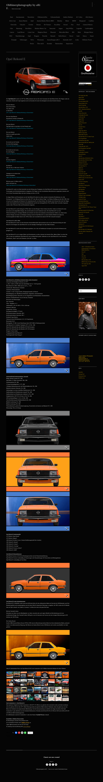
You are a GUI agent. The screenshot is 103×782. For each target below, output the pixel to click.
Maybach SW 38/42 (83, 162)
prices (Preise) (26, 726)
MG (73, 32)
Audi (32, 21)
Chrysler (22, 24)
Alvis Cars (12, 21)
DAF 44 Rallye (82, 99)
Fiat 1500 (84, 256)
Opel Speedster (82, 189)
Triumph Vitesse (82, 126)
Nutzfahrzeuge (20, 36)
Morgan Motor (88, 32)
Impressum (69, 43)
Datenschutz (59, 43)
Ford (78, 24)
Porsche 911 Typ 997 (83, 173)
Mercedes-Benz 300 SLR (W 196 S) (86, 158)
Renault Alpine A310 (83, 103)
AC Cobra (79, 17)
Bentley (59, 21)
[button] (9, 675)
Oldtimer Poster (87, 40)
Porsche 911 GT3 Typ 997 (84, 212)
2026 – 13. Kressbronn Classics (88, 246)
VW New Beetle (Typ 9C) (84, 218)
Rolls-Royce (62, 36)
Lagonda (79, 28)
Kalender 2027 (67, 40)
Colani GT (81, 233)
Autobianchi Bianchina (83, 201)
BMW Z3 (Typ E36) (83, 132)
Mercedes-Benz (64, 32)
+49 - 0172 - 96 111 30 (84, 361)
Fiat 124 (80, 124)
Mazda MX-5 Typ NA (83, 134)
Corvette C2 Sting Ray (83, 181)
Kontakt (49, 43)
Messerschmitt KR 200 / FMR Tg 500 (86, 142)
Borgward (82, 21)
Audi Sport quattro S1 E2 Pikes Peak (86, 210)
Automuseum (20, 17)
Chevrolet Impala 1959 (83, 101)
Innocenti (52, 28)
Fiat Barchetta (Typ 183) (84, 140)
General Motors (88, 24)
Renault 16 (81, 169)
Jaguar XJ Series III (82, 122)
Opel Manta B (81, 183)
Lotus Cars (31, 32)
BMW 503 (81, 167)
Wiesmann (40, 40)
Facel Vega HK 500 (82, 138)
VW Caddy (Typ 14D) (83, 95)
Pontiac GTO (81, 179)
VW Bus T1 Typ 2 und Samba (85, 195)
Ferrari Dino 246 (82, 171)
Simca (85, 36)
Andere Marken (68, 17)
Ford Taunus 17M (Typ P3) (84, 185)
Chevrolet (13, 24)
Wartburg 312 (81, 224)
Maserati (53, 32)
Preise (32, 43)
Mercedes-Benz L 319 (83, 107)
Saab (78, 36)
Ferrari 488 (81, 144)
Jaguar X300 (81, 119)
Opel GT (80, 156)
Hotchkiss (28, 28)
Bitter (67, 21)
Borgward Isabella (82, 193)
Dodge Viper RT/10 (83, 130)
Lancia (12, 32)
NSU (10, 36)
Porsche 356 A (81, 150)
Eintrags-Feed (81, 374)
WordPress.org (81, 378)
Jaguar (61, 28)
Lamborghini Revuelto (83, 115)
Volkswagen (23, 40)
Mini (79, 32)
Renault (53, 36)
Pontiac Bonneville (83, 113)
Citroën (30, 24)
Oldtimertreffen (42, 17)
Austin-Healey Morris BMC (45, 21)
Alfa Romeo (89, 17)
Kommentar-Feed (82, 376)
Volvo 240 (81, 214)
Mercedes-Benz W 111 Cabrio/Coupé (86, 136)
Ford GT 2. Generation (83, 164)
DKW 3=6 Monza (82, 187)
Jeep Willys (69, 28)
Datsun (38, 24)
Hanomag (19, 28)
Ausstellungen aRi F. (53, 40)
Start (11, 17)
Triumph (13, 40)
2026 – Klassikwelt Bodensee (85, 109)
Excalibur (57, 24)
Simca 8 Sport (81, 191)
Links (77, 40)
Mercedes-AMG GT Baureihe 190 (85, 231)
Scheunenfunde (55, 17)
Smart (92, 36)
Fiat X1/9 (80, 128)
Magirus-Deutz (42, 32)
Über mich (40, 43)
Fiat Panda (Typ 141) (83, 205)
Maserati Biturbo (82, 154)
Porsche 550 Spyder (83, 222)
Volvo (32, 40)
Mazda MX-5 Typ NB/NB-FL (85, 203)
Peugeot (36, 36)
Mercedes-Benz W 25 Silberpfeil (85, 229)
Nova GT (83, 252)
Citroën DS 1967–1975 (83, 146)
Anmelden (81, 372)
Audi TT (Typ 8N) (82, 105)
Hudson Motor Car (40, 28)
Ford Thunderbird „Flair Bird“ (85, 148)
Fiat (72, 24)
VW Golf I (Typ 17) (82, 166)
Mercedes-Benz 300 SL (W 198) (85, 160)
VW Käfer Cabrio (82, 197)
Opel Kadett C (81, 216)
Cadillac (91, 21)
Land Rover (21, 32)
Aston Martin (23, 21)
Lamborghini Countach (83, 152)
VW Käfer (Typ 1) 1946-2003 (85, 175)
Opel (29, 36)
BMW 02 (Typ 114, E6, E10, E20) (85, 177)
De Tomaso (47, 24)
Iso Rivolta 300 (82, 117)
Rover (71, 36)
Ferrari (65, 24)
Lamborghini (89, 28)
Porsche (44, 36)
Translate (89, 84)
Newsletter (31, 17)
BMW (74, 21)
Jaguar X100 (81, 97)
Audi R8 (80, 111)
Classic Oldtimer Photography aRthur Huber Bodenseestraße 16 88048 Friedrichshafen (86, 358)
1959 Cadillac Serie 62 (83, 220)
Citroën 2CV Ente (82, 199)
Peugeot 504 (81, 121)
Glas (11, 28)
